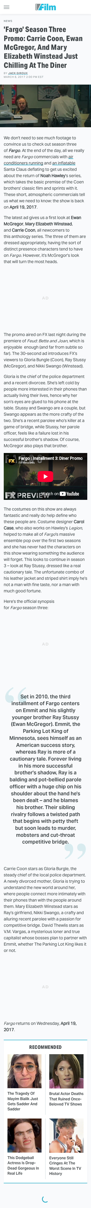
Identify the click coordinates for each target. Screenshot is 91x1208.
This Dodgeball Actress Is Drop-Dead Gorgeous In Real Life (23, 1165)
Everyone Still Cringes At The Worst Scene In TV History (65, 1166)
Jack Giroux (18, 73)
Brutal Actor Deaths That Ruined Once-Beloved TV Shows (66, 1099)
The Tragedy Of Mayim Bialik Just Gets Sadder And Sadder (22, 1101)
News (8, 21)
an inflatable (63, 163)
